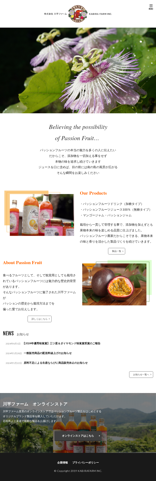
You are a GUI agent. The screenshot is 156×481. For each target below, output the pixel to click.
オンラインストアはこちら (78, 435)
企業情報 (62, 462)
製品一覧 (116, 251)
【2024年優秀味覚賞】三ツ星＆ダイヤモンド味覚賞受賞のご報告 (61, 343)
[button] (4, 70)
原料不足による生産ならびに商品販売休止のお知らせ (56, 362)
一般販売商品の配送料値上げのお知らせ (48, 353)
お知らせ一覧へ (141, 374)
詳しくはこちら (40, 318)
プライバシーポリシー (85, 462)
